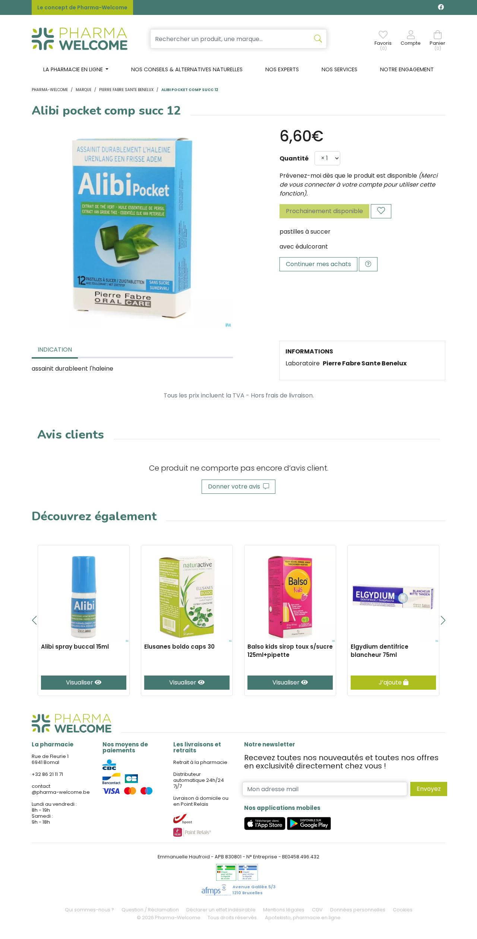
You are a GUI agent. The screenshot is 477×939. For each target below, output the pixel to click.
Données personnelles (357, 910)
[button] (34, 620)
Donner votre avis (235, 486)
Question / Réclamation (150, 910)
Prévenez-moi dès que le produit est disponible (348, 175)
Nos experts (282, 69)
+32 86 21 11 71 (47, 774)
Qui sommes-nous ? (89, 910)
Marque (83, 90)
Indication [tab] (55, 349)
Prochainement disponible (324, 211)
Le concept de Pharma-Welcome (82, 7)
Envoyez (429, 788)
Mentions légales (283, 910)
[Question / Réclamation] (368, 264)
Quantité (294, 158)
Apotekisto (303, 917)
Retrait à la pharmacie (200, 762)
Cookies (403, 910)
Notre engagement (407, 69)
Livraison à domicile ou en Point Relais (200, 801)
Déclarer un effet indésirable (221, 910)
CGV (317, 910)
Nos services (339, 69)
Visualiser (80, 682)
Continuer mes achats (318, 264)
